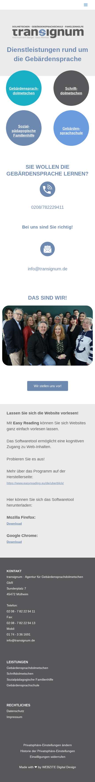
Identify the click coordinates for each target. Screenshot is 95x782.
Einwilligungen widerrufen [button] (47, 756)
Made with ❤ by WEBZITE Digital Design (47, 767)
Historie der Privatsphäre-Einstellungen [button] (47, 751)
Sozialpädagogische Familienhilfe (30, 679)
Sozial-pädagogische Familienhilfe (24, 131)
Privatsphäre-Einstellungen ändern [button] (47, 745)
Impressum (14, 717)
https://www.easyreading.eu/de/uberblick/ (35, 483)
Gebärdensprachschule (23, 685)
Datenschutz (15, 711)
